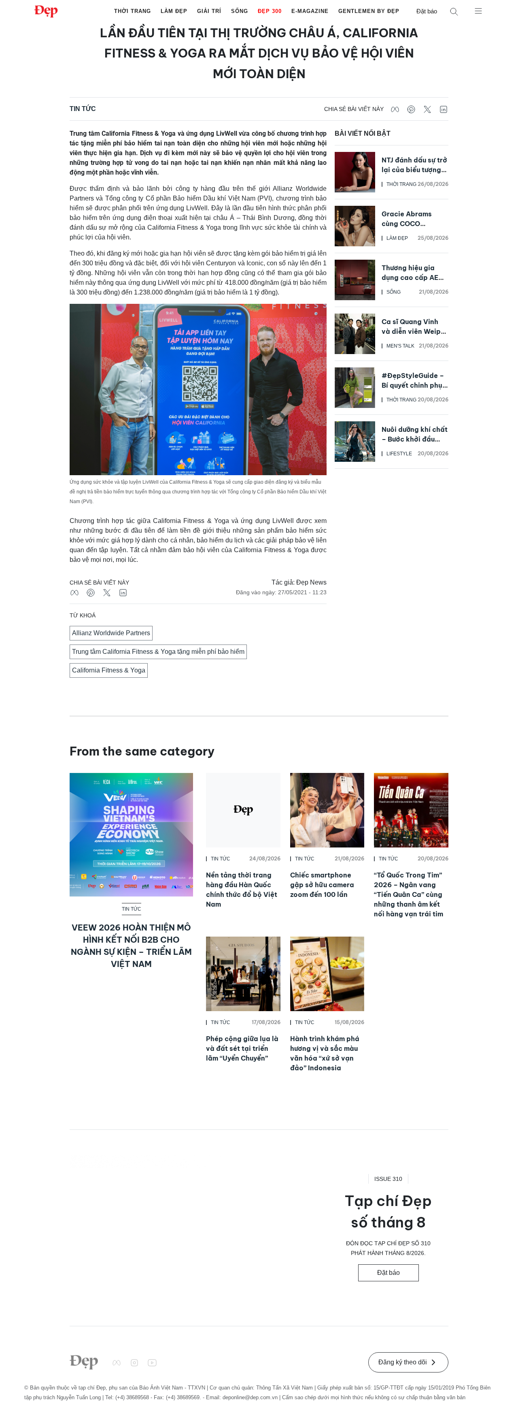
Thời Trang (132, 11)
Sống (239, 11)
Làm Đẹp (174, 11)
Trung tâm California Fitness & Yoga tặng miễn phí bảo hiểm (158, 651)
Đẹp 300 (270, 11)
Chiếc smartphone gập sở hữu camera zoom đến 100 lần (322, 885)
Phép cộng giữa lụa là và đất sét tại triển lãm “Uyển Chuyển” (242, 1048)
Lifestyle (399, 453)
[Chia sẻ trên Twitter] (427, 109)
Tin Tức (83, 108)
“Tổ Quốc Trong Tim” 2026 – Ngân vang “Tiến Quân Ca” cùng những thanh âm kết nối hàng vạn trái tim (408, 894)
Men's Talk (400, 346)
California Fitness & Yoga (108, 670)
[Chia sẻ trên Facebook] (395, 109)
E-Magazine (310, 11)
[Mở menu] (478, 10)
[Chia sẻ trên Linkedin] (443, 109)
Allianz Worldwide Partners (111, 633)
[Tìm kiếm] (454, 11)
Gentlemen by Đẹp (368, 11)
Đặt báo (426, 11)
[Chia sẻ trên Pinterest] (411, 109)
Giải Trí (209, 11)
